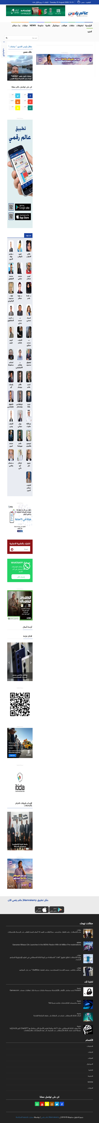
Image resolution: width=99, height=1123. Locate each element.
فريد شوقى (20, 255)
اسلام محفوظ (11, 363)
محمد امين (11, 444)
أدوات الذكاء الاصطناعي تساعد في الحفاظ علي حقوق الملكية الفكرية (57, 1015)
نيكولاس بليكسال (19, 405)
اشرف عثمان (20, 341)
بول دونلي (20, 424)
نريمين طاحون (28, 444)
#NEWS (90, 1082)
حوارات (25, 25)
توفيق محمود (28, 363)
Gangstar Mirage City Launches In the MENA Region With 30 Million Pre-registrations (46, 944)
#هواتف (90, 1058)
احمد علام (28, 385)
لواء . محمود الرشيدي (11, 298)
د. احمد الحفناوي (11, 319)
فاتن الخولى (28, 255)
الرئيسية (88, 25)
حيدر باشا (28, 405)
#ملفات (90, 1052)
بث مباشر (16, 25)
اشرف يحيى (11, 424)
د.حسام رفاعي (11, 464)
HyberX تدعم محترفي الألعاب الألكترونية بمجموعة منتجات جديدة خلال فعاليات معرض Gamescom (45, 990)
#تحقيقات (90, 1046)
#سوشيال (90, 1064)
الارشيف (4, 52)
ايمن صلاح (29, 277)
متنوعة (40, 25)
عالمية (48, 25)
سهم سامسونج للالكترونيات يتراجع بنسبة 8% (64, 1003)
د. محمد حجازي (29, 342)
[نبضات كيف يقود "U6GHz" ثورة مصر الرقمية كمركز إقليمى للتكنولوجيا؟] (20, 67)
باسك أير (11, 385)
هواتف (64, 25)
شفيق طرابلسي (10, 405)
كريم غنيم (11, 341)
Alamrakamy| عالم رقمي (50, 1116)
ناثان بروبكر (20, 385)
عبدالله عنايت (28, 424)
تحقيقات (79, 25)
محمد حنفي (20, 277)
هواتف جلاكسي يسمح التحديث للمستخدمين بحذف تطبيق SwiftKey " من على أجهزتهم (50, 970)
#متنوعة (90, 1076)
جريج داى (28, 464)
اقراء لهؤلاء (28, 235)
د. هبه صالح (20, 296)
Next (31, 661)
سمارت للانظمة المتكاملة (25, 1116)
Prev (9, 661)
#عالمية (90, 1070)
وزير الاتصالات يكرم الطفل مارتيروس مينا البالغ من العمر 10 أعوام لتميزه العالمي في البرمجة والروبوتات (44, 932)
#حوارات (90, 1088)
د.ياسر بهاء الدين (11, 256)
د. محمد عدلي (20, 320)
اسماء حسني (29, 319)
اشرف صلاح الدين (29, 487)
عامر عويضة (20, 444)
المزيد (89, 31)
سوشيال (55, 25)
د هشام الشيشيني (19, 364)
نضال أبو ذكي (20, 465)
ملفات (71, 25)
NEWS (33, 25)
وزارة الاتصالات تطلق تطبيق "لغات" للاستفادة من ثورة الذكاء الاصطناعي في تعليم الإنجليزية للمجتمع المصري (45, 958)
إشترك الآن (21, 576)
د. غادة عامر (28, 296)
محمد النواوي (11, 277)
